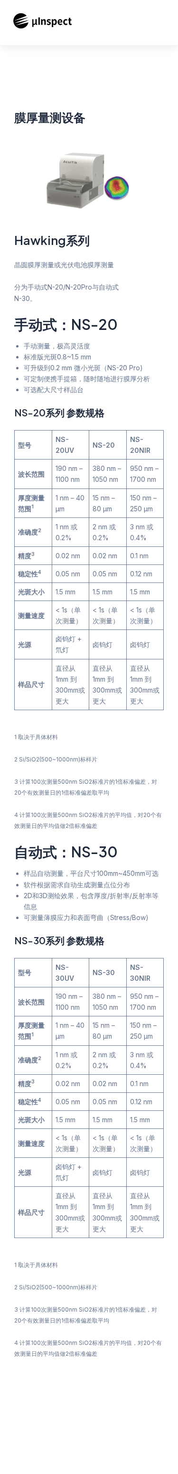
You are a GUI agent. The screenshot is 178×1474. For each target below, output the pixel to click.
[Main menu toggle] (168, 22)
